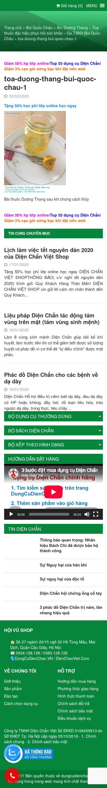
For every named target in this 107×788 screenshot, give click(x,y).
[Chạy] (11, 514)
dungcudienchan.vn (78, 775)
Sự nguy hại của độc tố (62, 579)
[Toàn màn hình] (95, 514)
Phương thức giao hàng (78, 688)
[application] (53, 492)
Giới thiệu (12, 681)
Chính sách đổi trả (73, 703)
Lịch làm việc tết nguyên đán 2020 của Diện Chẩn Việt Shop (48, 253)
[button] (91, 5)
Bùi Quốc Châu (39, 27)
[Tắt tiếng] (87, 514)
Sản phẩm (13, 688)
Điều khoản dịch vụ (74, 718)
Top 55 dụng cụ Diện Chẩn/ (75, 63)
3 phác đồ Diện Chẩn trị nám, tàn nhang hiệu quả (71, 610)
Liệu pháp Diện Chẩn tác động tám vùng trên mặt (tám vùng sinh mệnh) (52, 318)
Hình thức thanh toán (76, 696)
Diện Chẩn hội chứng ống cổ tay (71, 593)
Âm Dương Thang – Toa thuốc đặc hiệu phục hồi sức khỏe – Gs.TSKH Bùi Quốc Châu (52, 33)
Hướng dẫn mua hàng (77, 681)
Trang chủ (13, 27)
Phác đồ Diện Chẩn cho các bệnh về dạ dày (51, 378)
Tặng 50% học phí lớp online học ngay (40, 105)
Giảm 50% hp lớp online (26, 63)
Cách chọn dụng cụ (21, 703)
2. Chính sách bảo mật (47, 741)
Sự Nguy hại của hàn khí (63, 565)
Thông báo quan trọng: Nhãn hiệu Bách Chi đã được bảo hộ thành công (69, 545)
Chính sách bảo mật (75, 711)
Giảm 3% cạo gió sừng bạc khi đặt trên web (45, 68)
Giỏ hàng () (71, 5)
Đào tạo (11, 696)
